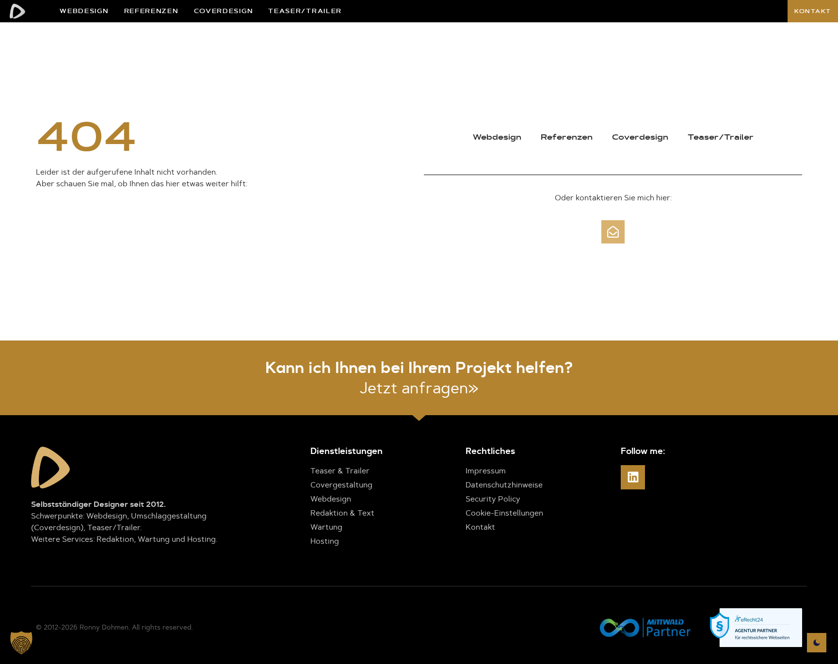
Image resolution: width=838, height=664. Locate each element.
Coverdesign (223, 11)
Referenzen (151, 11)
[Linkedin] (633, 477)
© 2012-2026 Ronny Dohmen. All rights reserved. (114, 627)
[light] (816, 642)
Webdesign (84, 11)
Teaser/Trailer (305, 11)
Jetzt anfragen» (419, 388)
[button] (21, 642)
